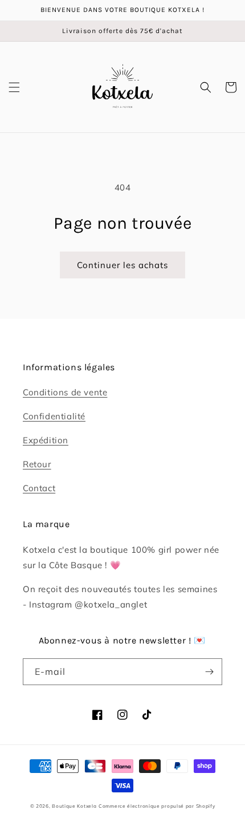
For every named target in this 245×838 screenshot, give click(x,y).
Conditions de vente (65, 392)
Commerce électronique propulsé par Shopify (157, 806)
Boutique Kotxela (74, 806)
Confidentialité (54, 416)
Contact (39, 488)
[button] (14, 87)
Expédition (45, 440)
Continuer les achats (122, 265)
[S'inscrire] (209, 671)
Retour (37, 464)
